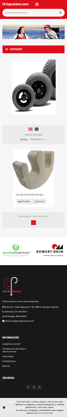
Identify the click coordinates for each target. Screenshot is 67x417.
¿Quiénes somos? (11, 344)
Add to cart (24, 201)
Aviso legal (7, 356)
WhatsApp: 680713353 (15, 316)
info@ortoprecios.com (22, 321)
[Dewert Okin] (50, 250)
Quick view (39, 201)
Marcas (6, 366)
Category (16, 49)
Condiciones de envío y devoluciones (14, 350)
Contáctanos (9, 361)
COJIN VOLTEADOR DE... (30, 195)
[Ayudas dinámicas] (16, 250)
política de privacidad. (43, 413)
